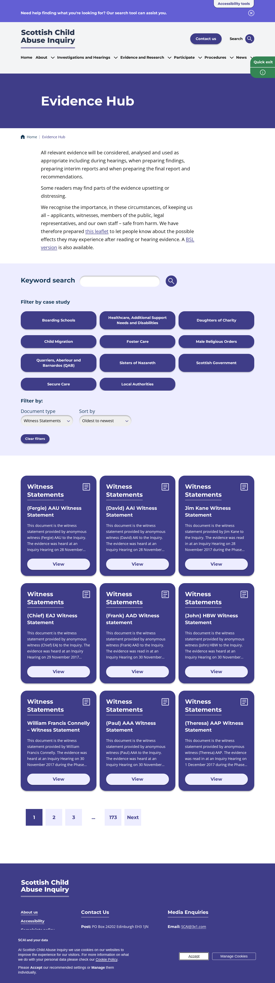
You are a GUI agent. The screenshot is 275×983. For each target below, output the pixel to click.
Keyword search (48, 280)
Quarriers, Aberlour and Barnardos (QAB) (58, 363)
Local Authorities (137, 384)
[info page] (262, 73)
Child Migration (58, 341)
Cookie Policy (106, 959)
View (58, 564)
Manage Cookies (234, 956)
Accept (194, 956)
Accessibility (32, 921)
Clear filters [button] (35, 439)
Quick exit (263, 62)
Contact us (206, 39)
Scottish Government (216, 363)
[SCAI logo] (45, 888)
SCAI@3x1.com (193, 926)
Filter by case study (45, 302)
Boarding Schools (58, 320)
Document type (38, 411)
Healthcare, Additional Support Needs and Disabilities (137, 320)
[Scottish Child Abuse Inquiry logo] (48, 38)
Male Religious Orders (216, 341)
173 (113, 817)
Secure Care (58, 384)
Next (133, 817)
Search (236, 39)
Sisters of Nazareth (137, 363)
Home (26, 57)
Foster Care (138, 341)
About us (29, 912)
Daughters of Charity (216, 320)
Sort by (87, 411)
